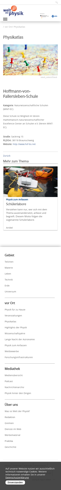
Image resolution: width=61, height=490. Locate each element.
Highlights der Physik (16, 327)
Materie (9, 267)
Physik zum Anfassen (16, 345)
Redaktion (10, 417)
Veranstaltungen (13, 315)
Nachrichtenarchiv (14, 387)
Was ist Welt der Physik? (17, 411)
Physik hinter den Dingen (18, 393)
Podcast (9, 381)
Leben (8, 273)
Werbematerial (12, 435)
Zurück (6, 155)
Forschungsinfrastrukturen (19, 357)
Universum (10, 291)
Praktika (9, 440)
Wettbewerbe (12, 351)
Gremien (9, 423)
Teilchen (9, 261)
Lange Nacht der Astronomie (20, 339)
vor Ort (8, 26)
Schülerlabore (16, 204)
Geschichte (10, 446)
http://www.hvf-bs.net (24, 144)
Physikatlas (19, 26)
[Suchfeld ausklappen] (55, 2)
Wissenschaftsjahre (15, 333)
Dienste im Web (13, 429)
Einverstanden (15, 482)
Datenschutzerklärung (17, 477)
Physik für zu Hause (15, 309)
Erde (7, 285)
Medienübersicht (14, 375)
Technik (9, 279)
